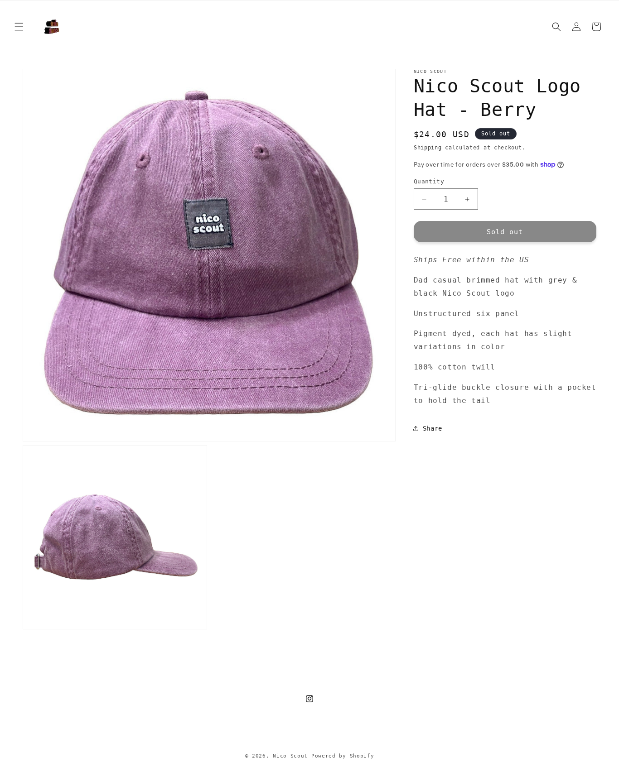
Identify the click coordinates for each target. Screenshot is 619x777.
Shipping (428, 147)
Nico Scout (290, 756)
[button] (19, 27)
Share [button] (432, 428)
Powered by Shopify (342, 756)
